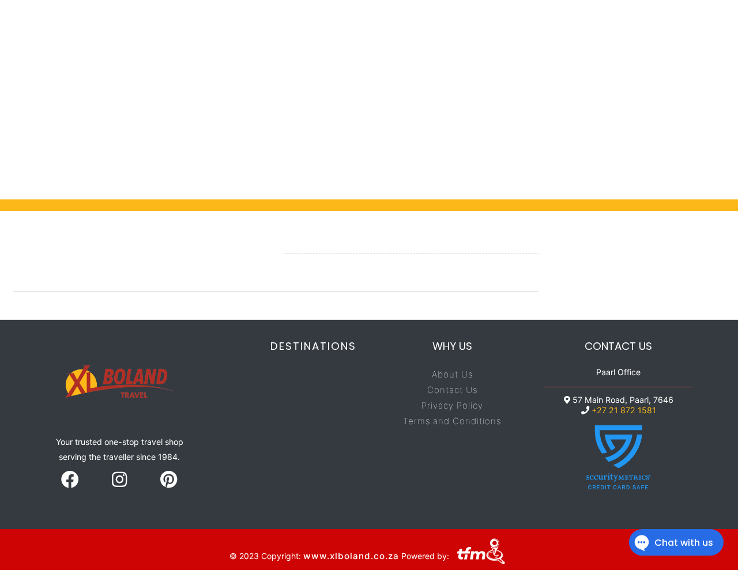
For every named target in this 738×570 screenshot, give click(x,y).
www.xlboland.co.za (351, 555)
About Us (452, 374)
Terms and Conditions (452, 421)
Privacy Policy (452, 405)
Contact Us (452, 389)
